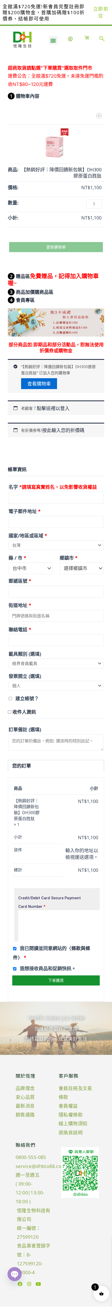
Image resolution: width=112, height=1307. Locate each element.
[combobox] (30, 568)
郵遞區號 (20, 581)
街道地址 (20, 605)
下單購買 (56, 980)
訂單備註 (25, 729)
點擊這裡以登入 (53, 408)
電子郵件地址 (25, 511)
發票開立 (25, 676)
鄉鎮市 (69, 558)
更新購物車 (56, 247)
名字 (53, 487)
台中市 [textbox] (20, 568)
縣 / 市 (17, 558)
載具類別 (25, 654)
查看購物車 (39, 384)
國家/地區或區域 (28, 535)
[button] (53, 40)
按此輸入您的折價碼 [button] (63, 430)
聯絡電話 (20, 629)
